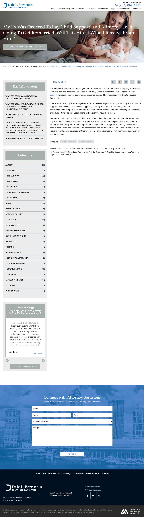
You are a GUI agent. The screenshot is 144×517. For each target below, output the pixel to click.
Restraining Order (25, 280)
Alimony (25, 165)
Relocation (25, 274)
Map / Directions (94, 490)
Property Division (25, 269)
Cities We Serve (123, 8)
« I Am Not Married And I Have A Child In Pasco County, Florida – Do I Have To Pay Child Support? (88, 148)
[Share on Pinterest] (132, 82)
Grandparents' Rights (25, 236)
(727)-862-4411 (129, 5)
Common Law (25, 198)
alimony (113, 103)
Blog (36, 66)
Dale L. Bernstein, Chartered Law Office (17, 66)
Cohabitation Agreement (25, 192)
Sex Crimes (25, 285)
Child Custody (25, 176)
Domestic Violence (25, 214)
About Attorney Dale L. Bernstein (71, 8)
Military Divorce (25, 252)
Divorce (25, 203)
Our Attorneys (64, 473)
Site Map (105, 473)
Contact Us (136, 8)
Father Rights (25, 225)
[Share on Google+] (113, 82)
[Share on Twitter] (126, 82)
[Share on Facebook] (120, 82)
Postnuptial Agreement (25, 258)
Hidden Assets (25, 241)
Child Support (25, 181)
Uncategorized (25, 291)
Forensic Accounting (25, 230)
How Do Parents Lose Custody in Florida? (24, 138)
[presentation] (7, 361)
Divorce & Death (25, 209)
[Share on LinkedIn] (139, 82)
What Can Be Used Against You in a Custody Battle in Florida (21, 97)
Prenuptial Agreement (25, 263)
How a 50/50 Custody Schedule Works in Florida (23, 116)
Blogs (113, 8)
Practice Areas (49, 473)
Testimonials (103, 8)
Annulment (25, 170)
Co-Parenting (25, 187)
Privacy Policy (92, 473)
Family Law (91, 8)
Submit (72, 454)
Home (53, 8)
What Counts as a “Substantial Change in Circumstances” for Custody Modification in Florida (24, 106)
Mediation (25, 247)
